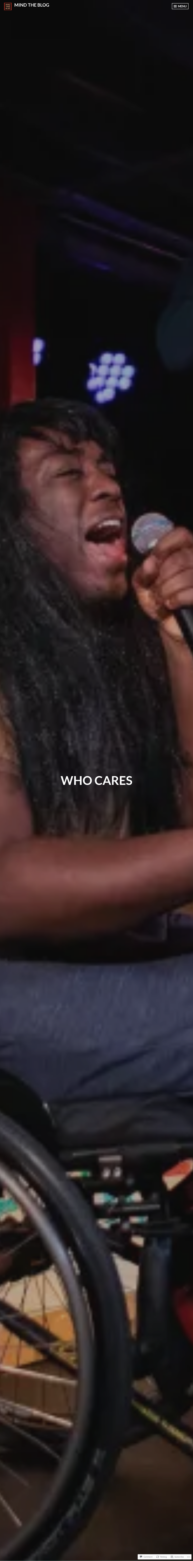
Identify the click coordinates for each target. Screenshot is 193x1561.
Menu (182, 6)
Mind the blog (31, 5)
